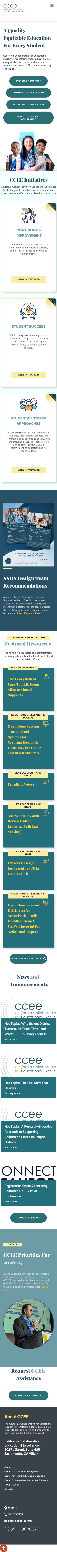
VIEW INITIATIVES (29, 279)
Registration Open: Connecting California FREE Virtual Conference (25, 1191)
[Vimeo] (29, 1529)
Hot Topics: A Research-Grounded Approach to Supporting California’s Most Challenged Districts (28, 1134)
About (7, 1467)
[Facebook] (7, 1529)
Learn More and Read (29, 614)
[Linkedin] (35, 1529)
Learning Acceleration (28, 104)
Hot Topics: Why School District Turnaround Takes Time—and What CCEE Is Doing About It (27, 1029)
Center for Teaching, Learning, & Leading (24, 1476)
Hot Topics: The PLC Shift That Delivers (26, 1085)
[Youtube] (24, 1529)
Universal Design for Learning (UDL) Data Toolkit (23, 868)
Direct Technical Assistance (28, 117)
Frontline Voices (21, 784)
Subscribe (9, 1489)
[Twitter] (13, 1529)
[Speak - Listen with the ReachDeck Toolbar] (3, 1548)
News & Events (12, 1485)
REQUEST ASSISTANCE (28, 1395)
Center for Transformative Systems (21, 1471)
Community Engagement (28, 92)
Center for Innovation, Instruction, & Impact (26, 1480)
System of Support (28, 81)
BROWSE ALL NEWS (28, 1218)
